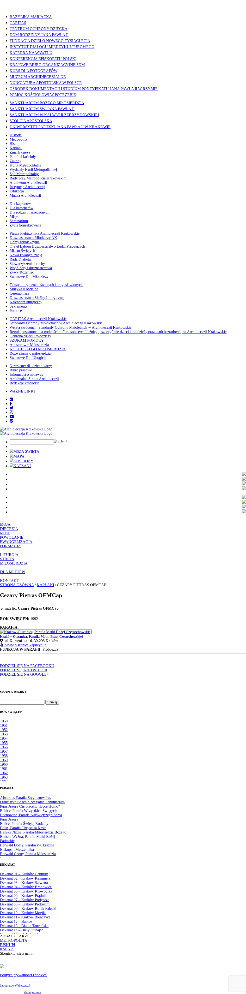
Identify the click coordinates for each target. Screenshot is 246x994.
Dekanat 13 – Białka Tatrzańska (24, 926)
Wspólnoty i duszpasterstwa (31, 268)
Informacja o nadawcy (26, 374)
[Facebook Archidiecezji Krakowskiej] (11, 404)
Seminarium (19, 221)
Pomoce (16, 311)
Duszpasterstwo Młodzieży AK (33, 238)
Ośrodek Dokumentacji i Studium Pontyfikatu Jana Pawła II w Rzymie (84, 89)
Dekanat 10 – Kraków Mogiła (23, 913)
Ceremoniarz (19, 293)
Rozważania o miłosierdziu (30, 353)
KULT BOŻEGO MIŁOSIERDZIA (38, 349)
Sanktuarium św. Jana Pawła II (42, 109)
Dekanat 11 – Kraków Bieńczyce (25, 917)
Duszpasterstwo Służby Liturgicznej (37, 298)
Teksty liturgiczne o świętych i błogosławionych (46, 285)
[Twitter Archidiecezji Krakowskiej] (11, 408)
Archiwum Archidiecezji (28, 182)
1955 (4, 743)
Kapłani (16, 148)
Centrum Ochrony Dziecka (39, 29)
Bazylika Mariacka (31, 17)
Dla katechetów (21, 208)
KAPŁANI (22, 466)
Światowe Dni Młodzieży (29, 276)
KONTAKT (9, 580)
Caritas (18, 23)
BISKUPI (7, 945)
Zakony (15, 161)
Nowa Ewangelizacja (26, 255)
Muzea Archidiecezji (25, 195)
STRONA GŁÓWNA (17, 585)
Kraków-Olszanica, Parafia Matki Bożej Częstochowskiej (41, 636)
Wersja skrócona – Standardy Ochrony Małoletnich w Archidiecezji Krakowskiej (71, 327)
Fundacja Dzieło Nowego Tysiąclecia (50, 41)
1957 (4, 751)
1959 (4, 760)
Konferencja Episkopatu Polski (43, 59)
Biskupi (15, 144)
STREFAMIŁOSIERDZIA (14, 561)
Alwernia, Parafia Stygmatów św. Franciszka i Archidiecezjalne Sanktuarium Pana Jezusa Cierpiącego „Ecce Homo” (32, 802)
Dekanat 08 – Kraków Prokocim (24, 904)
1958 (4, 756)
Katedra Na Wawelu (31, 53)
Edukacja (17, 191)
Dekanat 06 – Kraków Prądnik (23, 895)
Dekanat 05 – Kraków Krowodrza (26, 891)
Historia (16, 135)
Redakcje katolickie (24, 383)
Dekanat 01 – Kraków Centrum (24, 874)
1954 (4, 738)
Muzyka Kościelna (24, 289)
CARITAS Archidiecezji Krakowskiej (39, 319)
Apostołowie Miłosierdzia (29, 345)
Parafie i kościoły (23, 157)
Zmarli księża (20, 152)
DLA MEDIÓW (12, 572)
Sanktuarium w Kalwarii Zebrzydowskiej (54, 115)
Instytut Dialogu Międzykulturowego (52, 47)
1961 (4, 769)
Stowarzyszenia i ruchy (27, 264)
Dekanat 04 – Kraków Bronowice (26, 887)
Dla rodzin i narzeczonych (29, 212)
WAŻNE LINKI (22, 391)
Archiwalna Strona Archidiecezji (34, 379)
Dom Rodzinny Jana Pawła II (39, 35)
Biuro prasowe (21, 370)
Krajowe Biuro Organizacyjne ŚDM (47, 65)
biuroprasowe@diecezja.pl (15, 985)
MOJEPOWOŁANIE (11, 535)
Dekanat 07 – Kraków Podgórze (24, 900)
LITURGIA (9, 555)
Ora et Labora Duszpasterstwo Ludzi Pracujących (47, 246)
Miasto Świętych (22, 251)
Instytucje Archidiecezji (27, 187)
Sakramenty (19, 306)
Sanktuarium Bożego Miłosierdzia (47, 103)
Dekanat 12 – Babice (16, 921)
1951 (4, 725)
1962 (4, 773)
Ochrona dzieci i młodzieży (30, 336)
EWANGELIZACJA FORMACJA (16, 544)
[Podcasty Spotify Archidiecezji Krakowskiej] (11, 421)
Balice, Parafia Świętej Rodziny (24, 823)
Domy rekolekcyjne (25, 242)
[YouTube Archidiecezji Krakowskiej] (12, 417)
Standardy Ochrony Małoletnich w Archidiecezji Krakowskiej (57, 323)
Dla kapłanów (20, 204)
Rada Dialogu (20, 259)
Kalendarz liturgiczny (26, 302)
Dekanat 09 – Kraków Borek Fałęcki (28, 908)
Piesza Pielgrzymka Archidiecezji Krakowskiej (45, 233)
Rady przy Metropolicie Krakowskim (38, 178)
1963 (4, 777)
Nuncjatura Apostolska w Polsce (46, 83)
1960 (4, 764)
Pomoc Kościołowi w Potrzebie (43, 95)
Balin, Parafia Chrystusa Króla (23, 828)
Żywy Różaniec (22, 272)
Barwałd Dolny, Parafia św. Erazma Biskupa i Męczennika (27, 847)
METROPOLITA (13, 940)
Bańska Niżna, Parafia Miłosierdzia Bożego (33, 832)
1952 (4, 730)
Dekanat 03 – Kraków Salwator (24, 883)
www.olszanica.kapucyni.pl (25, 645)
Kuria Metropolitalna (25, 165)
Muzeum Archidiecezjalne (38, 77)
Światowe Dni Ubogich (28, 358)
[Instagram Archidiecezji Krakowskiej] (11, 412)
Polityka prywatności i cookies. (23, 975)
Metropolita (18, 139)
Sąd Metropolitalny (24, 174)
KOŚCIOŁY (23, 461)
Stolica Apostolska (31, 121)
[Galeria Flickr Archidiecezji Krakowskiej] (11, 399)
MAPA (19, 456)
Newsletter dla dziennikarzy (31, 366)
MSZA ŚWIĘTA (26, 451)
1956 (4, 747)
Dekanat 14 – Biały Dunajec (21, 930)
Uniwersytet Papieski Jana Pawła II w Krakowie (60, 127)
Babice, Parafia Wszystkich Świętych (28, 811)
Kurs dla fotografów (33, 71)
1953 (4, 734)
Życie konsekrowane (25, 225)
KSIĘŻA (7, 949)
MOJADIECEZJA (9, 526)
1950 (4, 721)
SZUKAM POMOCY (27, 340)
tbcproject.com (32, 992)
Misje (14, 216)
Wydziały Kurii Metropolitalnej (33, 169)
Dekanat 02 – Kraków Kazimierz (25, 878)
